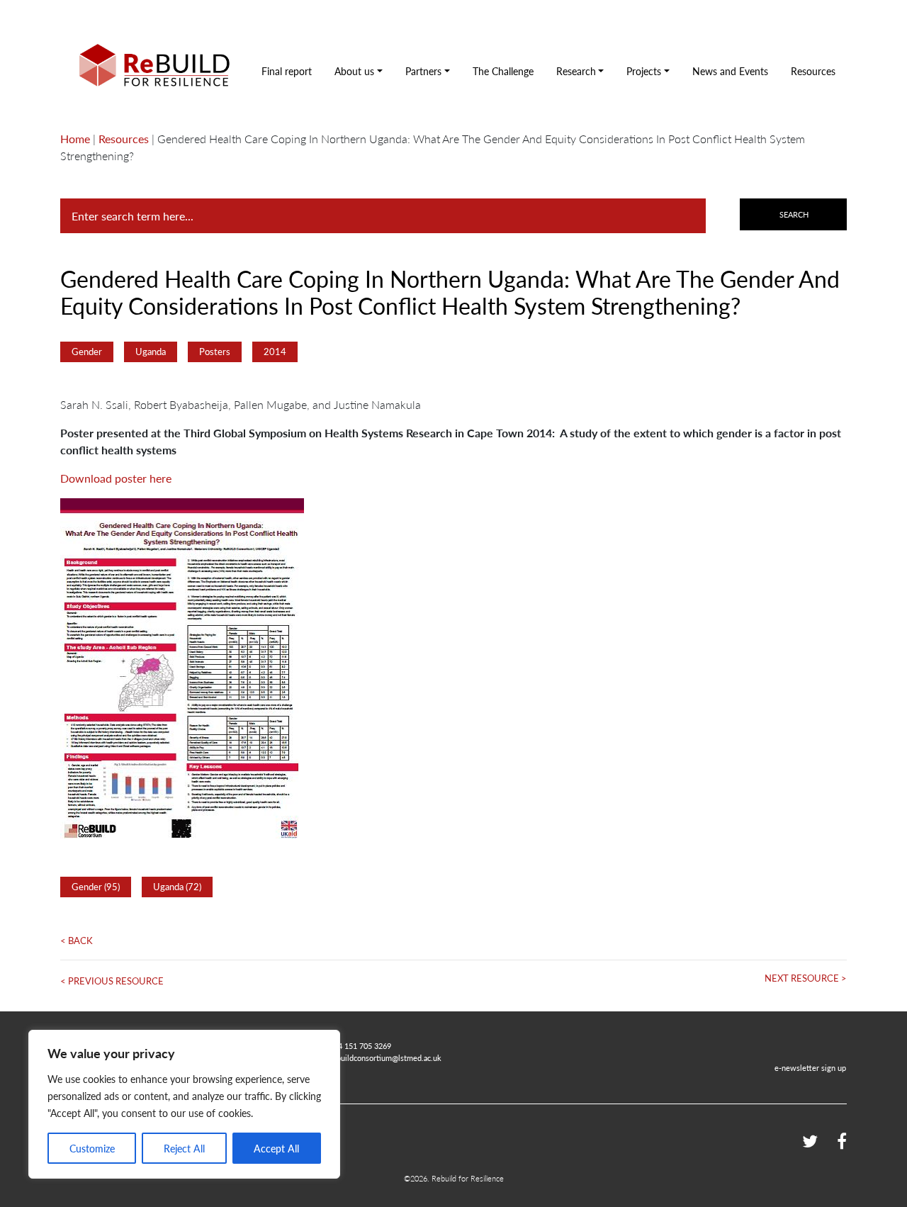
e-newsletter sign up (810, 1067)
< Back (76, 940)
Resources (813, 71)
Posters (214, 351)
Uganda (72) (177, 886)
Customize (92, 1148)
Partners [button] (423, 71)
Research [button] (576, 71)
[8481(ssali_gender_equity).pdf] (182, 669)
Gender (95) (96, 886)
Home (75, 138)
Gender (87, 351)
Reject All (184, 1148)
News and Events (730, 71)
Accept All (276, 1148)
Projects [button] (643, 71)
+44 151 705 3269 (360, 1045)
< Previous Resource (112, 981)
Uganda (150, 351)
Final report (286, 71)
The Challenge (503, 71)
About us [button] (354, 71)
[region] (184, 1104)
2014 (275, 351)
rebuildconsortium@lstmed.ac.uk (385, 1057)
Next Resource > (806, 978)
